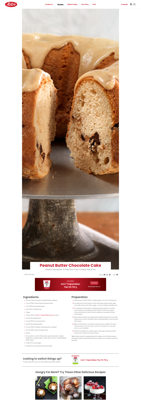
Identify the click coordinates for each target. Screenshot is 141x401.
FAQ (94, 4)
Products (48, 4)
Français (124, 4)
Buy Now (94, 283)
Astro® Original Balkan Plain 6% (45, 315)
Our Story (85, 4)
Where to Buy (72, 4)
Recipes (60, 4)
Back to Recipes (29, 274)
